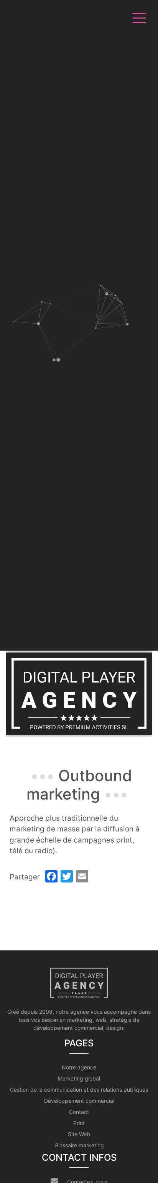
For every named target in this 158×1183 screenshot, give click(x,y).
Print (79, 1123)
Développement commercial (79, 1100)
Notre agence (79, 1067)
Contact (79, 1112)
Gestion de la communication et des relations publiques (79, 1089)
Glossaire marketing (79, 1145)
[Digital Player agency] (79, 694)
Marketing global (79, 1078)
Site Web (79, 1134)
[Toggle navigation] (138, 17)
